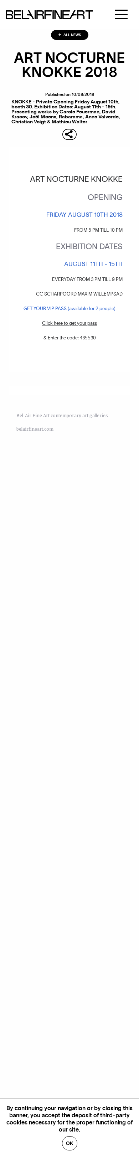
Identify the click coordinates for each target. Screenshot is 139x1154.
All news (72, 35)
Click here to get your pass (69, 323)
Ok (69, 1143)
